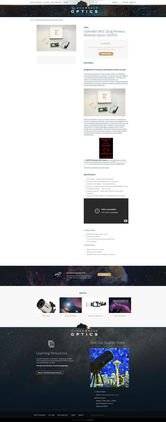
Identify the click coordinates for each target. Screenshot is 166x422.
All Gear (46, 2)
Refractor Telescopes (95, 316)
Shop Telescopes (36, 2)
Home (31, 20)
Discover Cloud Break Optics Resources (50, 373)
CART (134, 2)
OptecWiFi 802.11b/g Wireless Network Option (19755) (49, 20)
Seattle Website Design (79, 420)
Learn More (104, 274)
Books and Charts (120, 316)
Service (114, 2)
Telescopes (46, 316)
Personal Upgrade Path (76, 273)
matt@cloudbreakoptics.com (109, 395)
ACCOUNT (125, 2)
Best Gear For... (56, 2)
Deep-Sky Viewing (71, 316)
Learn (66, 2)
